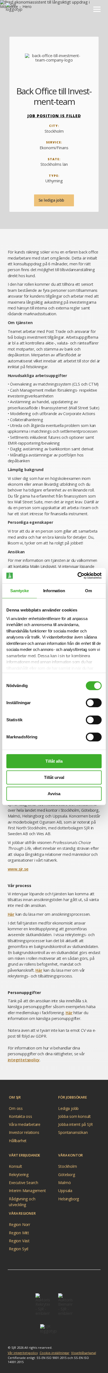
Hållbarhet (18, 1140)
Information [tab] (54, 590)
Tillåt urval (54, 777)
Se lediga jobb (51, 200)
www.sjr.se (18, 869)
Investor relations (24, 1132)
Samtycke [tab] (19, 590)
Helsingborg (68, 1198)
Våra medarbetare (24, 1124)
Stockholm (67, 1166)
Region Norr (19, 1224)
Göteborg (66, 1174)
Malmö (64, 1182)
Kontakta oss (20, 1116)
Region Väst (19, 1240)
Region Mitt (19, 1232)
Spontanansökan (73, 1132)
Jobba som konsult (74, 1116)
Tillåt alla (54, 761)
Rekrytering (19, 1174)
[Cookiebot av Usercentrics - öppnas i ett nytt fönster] (78, 575)
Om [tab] (88, 590)
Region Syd (18, 1248)
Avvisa (54, 793)
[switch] (94, 702)
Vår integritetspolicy (23, 1353)
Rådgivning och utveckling (22, 1199)
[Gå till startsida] (20, 9)
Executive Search (23, 1182)
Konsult (15, 1166)
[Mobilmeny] (97, 9)
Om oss (16, 1108)
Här (11, 914)
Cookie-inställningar (55, 1353)
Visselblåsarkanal (83, 1353)
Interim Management (27, 1190)
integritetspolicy (24, 1059)
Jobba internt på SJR (75, 1124)
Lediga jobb (68, 1108)
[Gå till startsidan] (54, 1330)
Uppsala (65, 1190)
